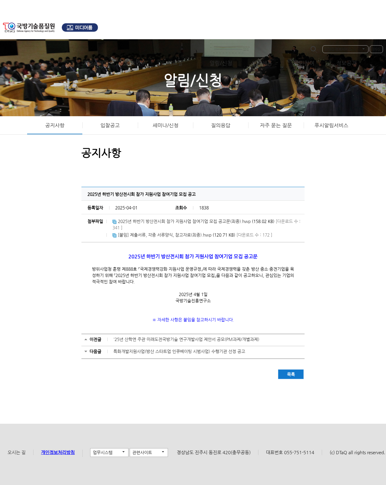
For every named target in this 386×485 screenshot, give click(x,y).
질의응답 (220, 125)
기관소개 (93, 63)
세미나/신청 (166, 125)
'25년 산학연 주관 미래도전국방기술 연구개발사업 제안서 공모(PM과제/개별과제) (186, 339)
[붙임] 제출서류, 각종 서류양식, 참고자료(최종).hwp (164, 234)
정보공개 (346, 63)
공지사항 (55, 125)
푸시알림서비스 (331, 125)
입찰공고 (110, 125)
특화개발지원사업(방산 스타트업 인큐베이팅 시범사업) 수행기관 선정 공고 (179, 351)
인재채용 (262, 63)
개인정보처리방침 (58, 452)
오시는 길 (17, 452)
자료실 (175, 63)
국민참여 (304, 63)
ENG (376, 49)
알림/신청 (221, 63)
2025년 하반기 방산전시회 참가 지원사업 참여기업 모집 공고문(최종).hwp (184, 221)
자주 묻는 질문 (276, 125)
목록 (291, 374)
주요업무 (135, 63)
